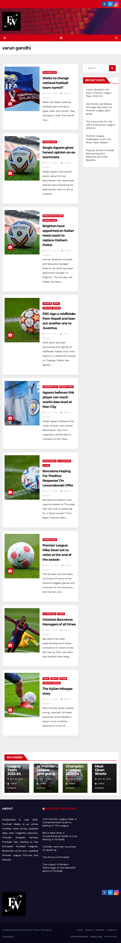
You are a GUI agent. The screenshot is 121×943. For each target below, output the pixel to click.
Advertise (99, 930)
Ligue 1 (46, 678)
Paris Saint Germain (51, 308)
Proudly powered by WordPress (17, 930)
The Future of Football (56, 857)
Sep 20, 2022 (52, 251)
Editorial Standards (79, 936)
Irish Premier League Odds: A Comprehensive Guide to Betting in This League (59, 822)
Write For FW (110, 936)
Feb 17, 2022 (51, 699)
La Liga (46, 465)
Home (80, 930)
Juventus (47, 303)
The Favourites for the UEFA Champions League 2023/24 (100, 124)
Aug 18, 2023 (104, 779)
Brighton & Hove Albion (53, 216)
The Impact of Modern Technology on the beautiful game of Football (58, 867)
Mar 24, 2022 (52, 565)
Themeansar (8, 936)
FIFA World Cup (49, 72)
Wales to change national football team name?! (55, 83)
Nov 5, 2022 (51, 93)
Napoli (56, 303)
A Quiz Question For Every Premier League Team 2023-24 (98, 92)
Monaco (54, 678)
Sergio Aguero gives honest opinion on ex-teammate (59, 152)
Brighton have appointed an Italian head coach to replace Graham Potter (58, 235)
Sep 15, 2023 (16, 779)
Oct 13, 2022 (51, 163)
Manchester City (50, 387)
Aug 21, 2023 (46, 779)
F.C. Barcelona (64, 461)
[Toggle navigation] (61, 38)
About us (89, 930)
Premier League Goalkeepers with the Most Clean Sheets (98, 139)
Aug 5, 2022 (51, 412)
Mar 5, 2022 (51, 630)
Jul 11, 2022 (51, 491)
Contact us (112, 930)
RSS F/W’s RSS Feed (60, 808)
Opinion (61, 614)
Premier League (49, 142)
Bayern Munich (49, 461)
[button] (116, 37)
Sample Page (96, 936)
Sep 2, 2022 (51, 334)
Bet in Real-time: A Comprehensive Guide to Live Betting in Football (59, 836)
